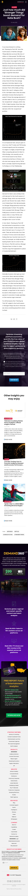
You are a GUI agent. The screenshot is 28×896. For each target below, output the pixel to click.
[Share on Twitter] (14, 319)
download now (14, 715)
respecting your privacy (12, 356)
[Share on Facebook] (16, 319)
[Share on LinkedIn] (11, 319)
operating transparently (14, 358)
